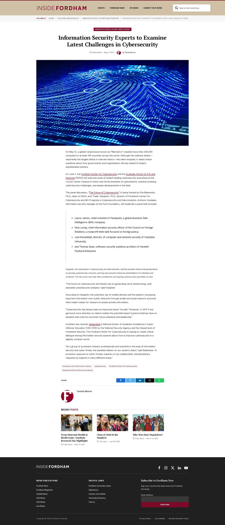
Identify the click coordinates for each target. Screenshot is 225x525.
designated (94, 324)
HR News (134, 8)
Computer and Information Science (76, 366)
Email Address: (147, 495)
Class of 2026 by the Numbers (107, 436)
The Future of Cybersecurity (103, 192)
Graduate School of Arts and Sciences (112, 29)
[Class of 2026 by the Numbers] (112, 422)
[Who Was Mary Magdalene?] (148, 422)
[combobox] (191, 8)
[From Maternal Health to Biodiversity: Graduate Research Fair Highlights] (76, 422)
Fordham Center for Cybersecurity (99, 174)
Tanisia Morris (130, 52)
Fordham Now (117, 8)
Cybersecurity (100, 366)
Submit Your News (152, 8)
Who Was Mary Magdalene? (148, 434)
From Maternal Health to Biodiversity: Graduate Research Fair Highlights (74, 437)
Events (101, 8)
